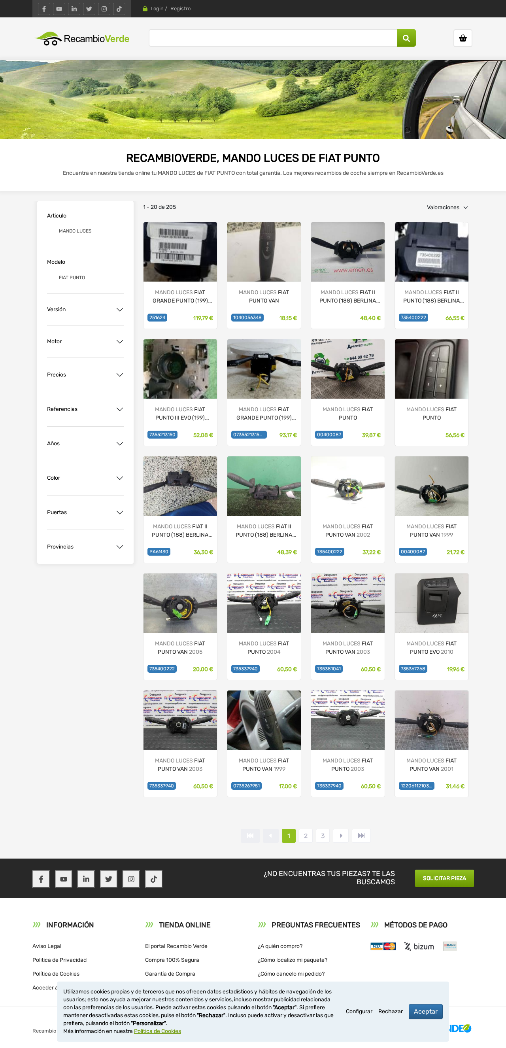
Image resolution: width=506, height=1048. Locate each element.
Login (157, 8)
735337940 (245, 669)
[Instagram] (104, 9)
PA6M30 (158, 551)
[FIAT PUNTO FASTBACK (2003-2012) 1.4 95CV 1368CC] (264, 602)
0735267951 (246, 786)
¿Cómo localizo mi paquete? (292, 960)
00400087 (329, 434)
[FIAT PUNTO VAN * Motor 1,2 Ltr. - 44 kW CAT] (348, 251)
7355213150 (162, 434)
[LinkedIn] (74, 9)
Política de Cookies (55, 973)
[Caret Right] (341, 836)
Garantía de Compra (170, 973)
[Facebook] (44, 9)
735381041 (329, 669)
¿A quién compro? (280, 946)
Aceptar (426, 1011)
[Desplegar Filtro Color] (120, 478)
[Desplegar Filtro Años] (120, 444)
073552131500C (250, 434)
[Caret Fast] (271, 836)
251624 (157, 317)
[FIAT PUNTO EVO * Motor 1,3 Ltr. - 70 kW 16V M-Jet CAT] (180, 368)
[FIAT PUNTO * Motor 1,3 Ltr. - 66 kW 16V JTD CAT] (264, 368)
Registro (180, 8)
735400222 (413, 317)
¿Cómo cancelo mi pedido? (291, 973)
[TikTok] (119, 9)
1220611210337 (417, 786)
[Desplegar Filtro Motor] (120, 342)
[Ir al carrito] (462, 38)
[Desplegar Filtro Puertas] (120, 512)
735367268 (413, 669)
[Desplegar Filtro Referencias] (120, 409)
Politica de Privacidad (59, 960)
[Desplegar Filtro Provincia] (120, 547)
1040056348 (247, 317)
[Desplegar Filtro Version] (120, 310)
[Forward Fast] (361, 836)
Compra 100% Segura (172, 960)
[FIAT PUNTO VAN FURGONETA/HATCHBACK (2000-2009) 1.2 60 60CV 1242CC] (348, 485)
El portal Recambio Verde (176, 946)
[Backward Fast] (250, 836)
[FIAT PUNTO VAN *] (264, 251)
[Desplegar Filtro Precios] (120, 375)
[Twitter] (89, 9)
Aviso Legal (46, 946)
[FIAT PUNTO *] (180, 251)
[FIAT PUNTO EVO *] (431, 602)
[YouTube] (59, 9)
